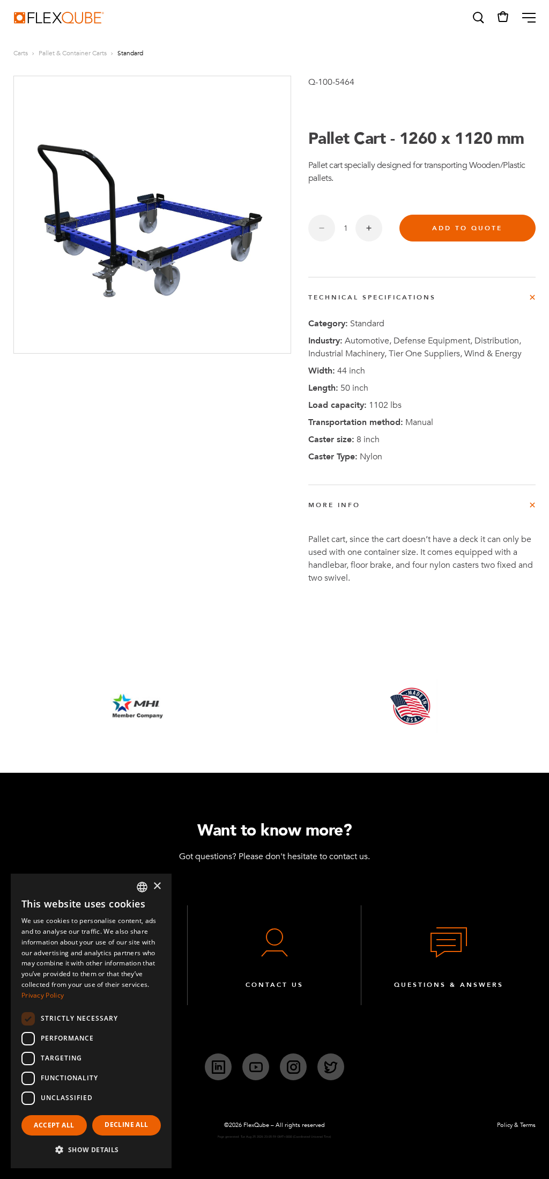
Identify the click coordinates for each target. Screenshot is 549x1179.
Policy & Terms (516, 1125)
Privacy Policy (42, 995)
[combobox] (142, 887)
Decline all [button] (126, 1124)
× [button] (157, 886)
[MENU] (525, 18)
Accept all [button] (54, 1125)
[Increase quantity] (368, 228)
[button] (477, 17)
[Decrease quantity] (321, 228)
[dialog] (91, 1021)
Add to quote (467, 228)
